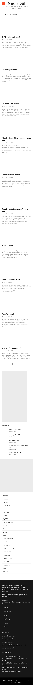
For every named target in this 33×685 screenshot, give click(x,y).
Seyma (3, 39)
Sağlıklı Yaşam (8, 565)
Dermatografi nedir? (10, 70)
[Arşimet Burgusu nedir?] (16, 337)
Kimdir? (5, 525)
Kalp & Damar (8, 562)
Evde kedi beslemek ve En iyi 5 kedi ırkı (13, 659)
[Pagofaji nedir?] (16, 303)
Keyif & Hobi (6, 519)
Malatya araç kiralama (8, 602)
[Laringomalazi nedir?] (16, 93)
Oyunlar (5, 532)
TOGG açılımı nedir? (8, 656)
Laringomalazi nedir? (10, 104)
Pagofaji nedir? (8, 314)
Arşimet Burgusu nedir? (11, 348)
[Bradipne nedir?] (16, 235)
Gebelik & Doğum (9, 548)
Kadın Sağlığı (8, 558)
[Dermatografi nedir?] (16, 59)
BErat (18, 656)
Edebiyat (5, 502)
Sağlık (4, 535)
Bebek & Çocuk (8, 538)
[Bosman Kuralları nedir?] (16, 269)
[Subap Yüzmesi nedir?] (16, 164)
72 (19, 364)
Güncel (5, 515)
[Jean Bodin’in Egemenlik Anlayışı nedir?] (16, 198)
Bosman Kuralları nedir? (11, 280)
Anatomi (6, 509)
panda (4, 669)
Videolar (5, 572)
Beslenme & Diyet (9, 542)
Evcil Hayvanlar (8, 522)
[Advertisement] (14, 396)
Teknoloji (6, 512)
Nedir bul (16, 3)
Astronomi (6, 499)
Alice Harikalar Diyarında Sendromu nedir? (14, 645)
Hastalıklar (7, 555)
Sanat (4, 568)
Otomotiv (5, 529)
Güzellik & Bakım (9, 552)
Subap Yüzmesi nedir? (11, 175)
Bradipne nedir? (8, 246)
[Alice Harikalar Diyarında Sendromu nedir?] (16, 127)
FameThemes (21, 681)
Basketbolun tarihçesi (8, 671)
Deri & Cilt (7, 545)
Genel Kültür (6, 505)
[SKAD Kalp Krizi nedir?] (16, 26)
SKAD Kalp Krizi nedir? (11, 14)
